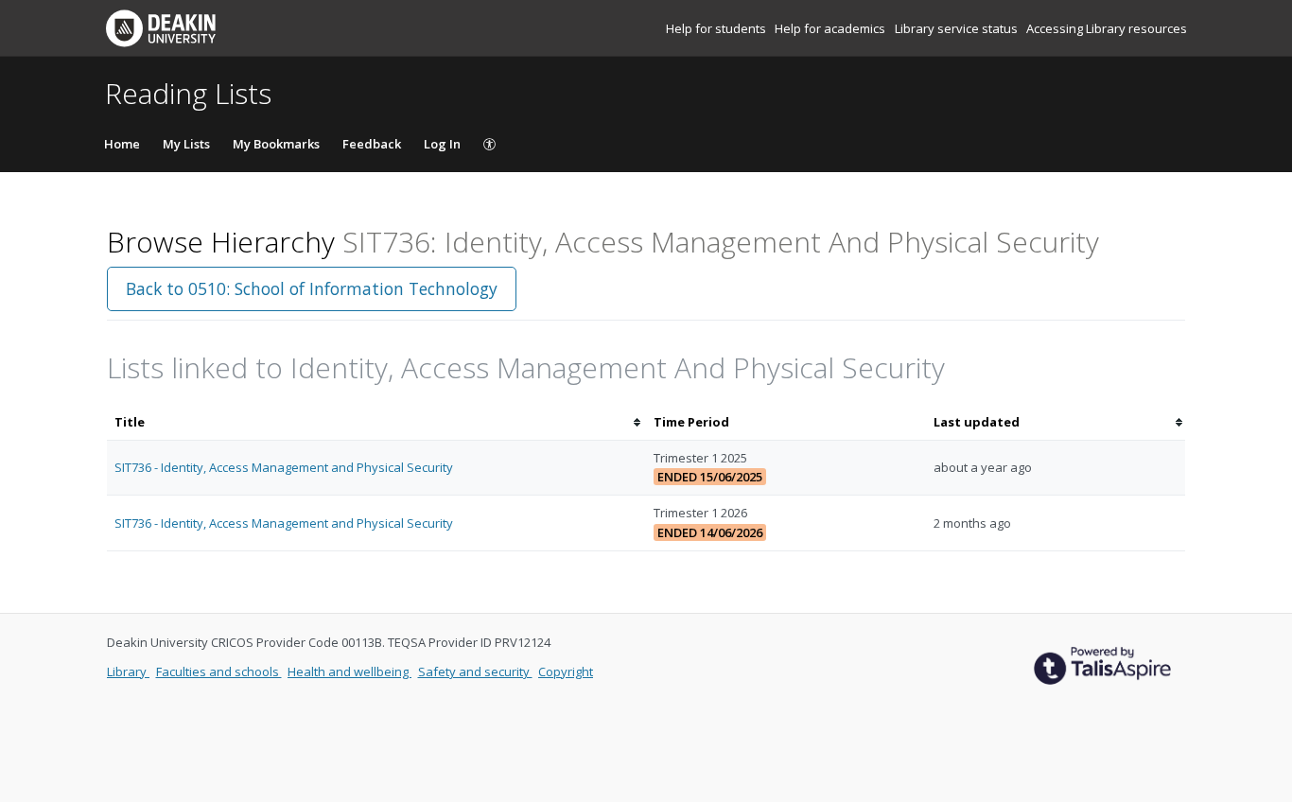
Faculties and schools (219, 671)
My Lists (186, 143)
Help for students (717, 28)
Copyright (565, 671)
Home (122, 143)
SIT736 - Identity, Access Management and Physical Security (283, 467)
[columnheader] (376, 422)
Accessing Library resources (1106, 28)
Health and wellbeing (349, 671)
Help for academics (831, 28)
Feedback (371, 143)
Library (128, 671)
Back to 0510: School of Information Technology (312, 288)
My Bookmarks (276, 143)
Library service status (958, 28)
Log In (442, 143)
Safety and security (475, 671)
